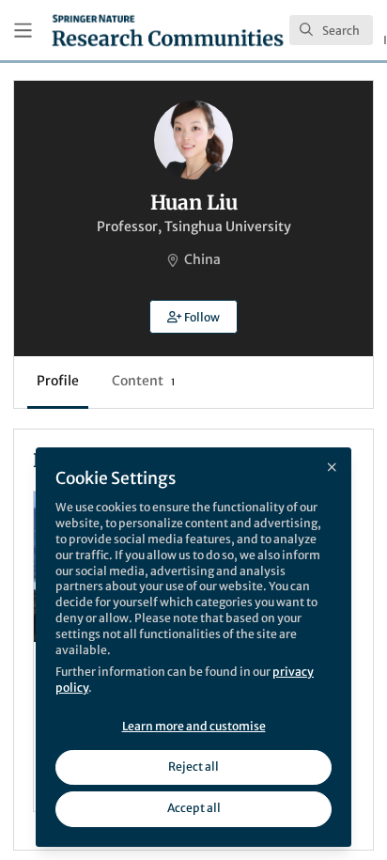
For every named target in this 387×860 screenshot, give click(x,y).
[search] (331, 30)
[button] (193, 317)
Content (143, 380)
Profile (58, 380)
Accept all (194, 808)
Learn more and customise (194, 726)
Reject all (193, 766)
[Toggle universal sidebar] (23, 31)
